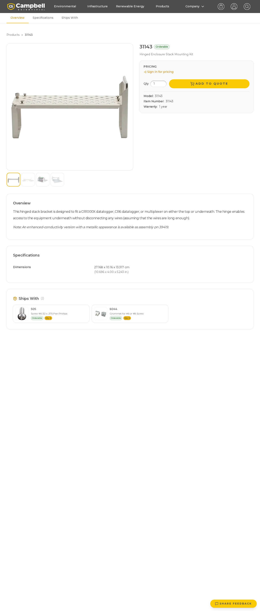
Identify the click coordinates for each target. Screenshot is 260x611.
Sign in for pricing (160, 72)
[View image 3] (42, 179)
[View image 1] (13, 179)
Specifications (43, 18)
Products (13, 35)
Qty (146, 83)
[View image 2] (28, 179)
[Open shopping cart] (221, 6)
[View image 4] (57, 179)
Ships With (70, 18)
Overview (18, 18)
